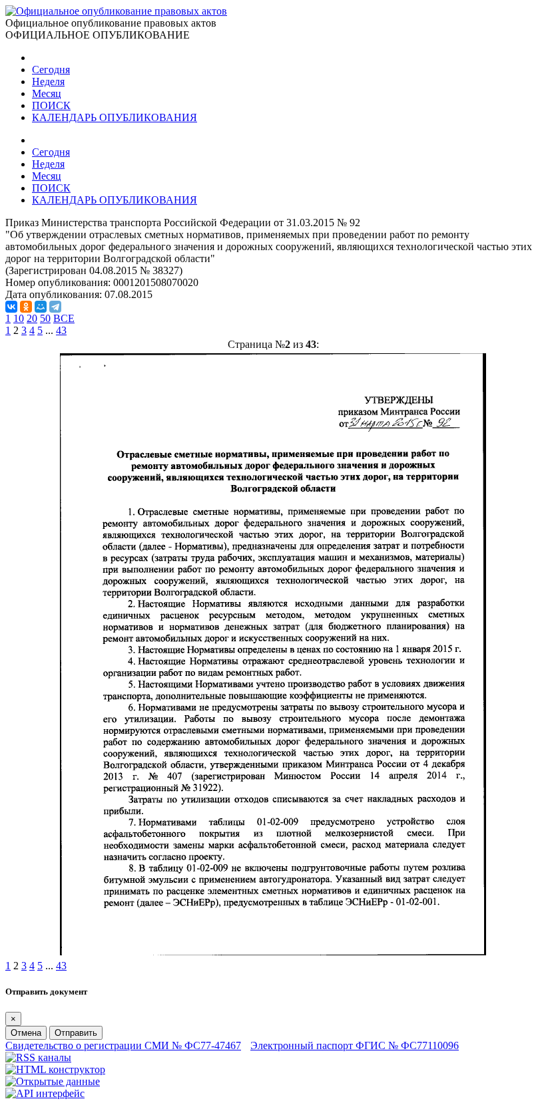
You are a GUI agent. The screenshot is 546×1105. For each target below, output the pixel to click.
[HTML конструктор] (55, 1069)
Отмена (26, 1033)
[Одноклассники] (26, 307)
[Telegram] (55, 307)
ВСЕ (64, 318)
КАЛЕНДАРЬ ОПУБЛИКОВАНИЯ (114, 117)
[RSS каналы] (38, 1057)
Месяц (46, 93)
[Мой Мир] (41, 307)
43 (61, 330)
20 (32, 318)
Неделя (48, 81)
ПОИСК (51, 105)
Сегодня (51, 69)
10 (18, 318)
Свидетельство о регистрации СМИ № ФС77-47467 (123, 1045)
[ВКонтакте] (11, 307)
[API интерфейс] (45, 1093)
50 (45, 318)
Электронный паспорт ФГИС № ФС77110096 (354, 1045)
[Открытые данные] (52, 1081)
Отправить (76, 1033)
